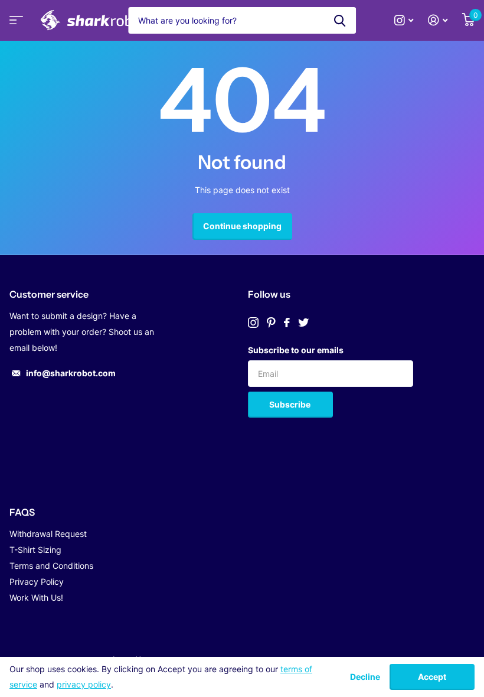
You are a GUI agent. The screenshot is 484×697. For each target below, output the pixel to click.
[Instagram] (253, 322)
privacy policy (84, 684)
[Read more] (404, 20)
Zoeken (339, 20)
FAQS (22, 512)
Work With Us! (36, 597)
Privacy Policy (36, 582)
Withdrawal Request (48, 534)
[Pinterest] (271, 322)
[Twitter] (303, 322)
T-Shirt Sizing (35, 550)
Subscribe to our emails (296, 350)
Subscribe (290, 404)
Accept (432, 677)
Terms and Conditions (51, 566)
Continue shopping (242, 226)
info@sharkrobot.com (71, 373)
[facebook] (287, 322)
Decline (365, 677)
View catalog (14, 24)
